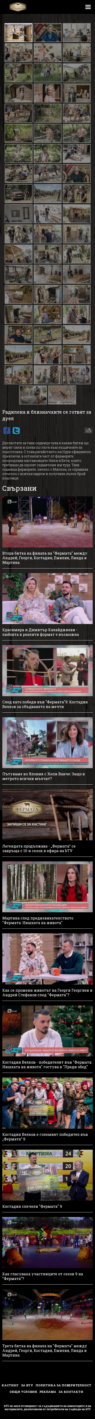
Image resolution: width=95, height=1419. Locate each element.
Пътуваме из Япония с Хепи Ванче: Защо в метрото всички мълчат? (43, 776)
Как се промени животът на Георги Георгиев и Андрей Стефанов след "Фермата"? (47, 992)
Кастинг (10, 1385)
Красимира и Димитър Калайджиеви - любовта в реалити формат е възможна (40, 632)
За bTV (27, 1385)
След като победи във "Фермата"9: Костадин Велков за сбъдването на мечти (45, 704)
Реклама (47, 1392)
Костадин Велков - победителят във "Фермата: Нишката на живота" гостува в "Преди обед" (47, 1064)
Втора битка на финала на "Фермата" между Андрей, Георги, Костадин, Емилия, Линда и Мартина (44, 558)
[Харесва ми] (87, 430)
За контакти (71, 1392)
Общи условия (23, 1392)
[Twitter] (16, 430)
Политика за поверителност (63, 1385)
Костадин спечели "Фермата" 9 (32, 1206)
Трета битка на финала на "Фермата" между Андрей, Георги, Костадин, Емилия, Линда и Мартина (44, 1350)
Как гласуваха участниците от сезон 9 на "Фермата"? (42, 1276)
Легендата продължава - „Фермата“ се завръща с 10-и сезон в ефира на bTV (39, 848)
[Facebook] (6, 430)
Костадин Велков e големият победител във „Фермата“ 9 (45, 1136)
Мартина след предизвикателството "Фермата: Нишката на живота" (37, 920)
